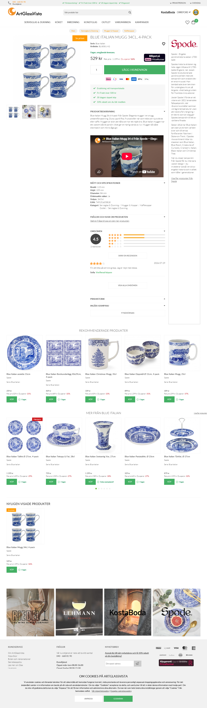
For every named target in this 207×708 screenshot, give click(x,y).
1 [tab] (96, 491)
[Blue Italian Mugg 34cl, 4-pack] (13, 112)
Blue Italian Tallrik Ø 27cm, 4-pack (22, 456)
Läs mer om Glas (15, 665)
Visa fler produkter (200, 413)
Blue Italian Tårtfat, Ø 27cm (177, 456)
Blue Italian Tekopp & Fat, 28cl (60, 456)
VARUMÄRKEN (123, 22)
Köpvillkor (12, 656)
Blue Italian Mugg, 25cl (174, 374)
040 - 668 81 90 (19, 2)
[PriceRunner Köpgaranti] (176, 665)
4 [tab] (104, 491)
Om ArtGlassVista (16, 653)
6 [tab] (109, 491)
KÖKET (59, 22)
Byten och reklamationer (19, 659)
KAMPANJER (142, 22)
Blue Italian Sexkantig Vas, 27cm (100, 456)
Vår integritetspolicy (100, 691)
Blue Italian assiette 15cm (18, 374)
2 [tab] (99, 491)
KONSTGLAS (90, 22)
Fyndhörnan (127, 313)
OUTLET (106, 22)
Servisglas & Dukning (109, 205)
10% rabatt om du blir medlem (111, 101)
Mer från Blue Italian (103, 413)
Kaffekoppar (146, 205)
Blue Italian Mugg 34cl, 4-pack (21, 547)
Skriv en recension (127, 255)
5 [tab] (107, 491)
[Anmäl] (137, 663)
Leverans (12, 668)
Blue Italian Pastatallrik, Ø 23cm (139, 456)
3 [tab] (101, 491)
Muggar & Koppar (129, 205)
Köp (12, 399)
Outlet (103, 208)
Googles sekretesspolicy (121, 691)
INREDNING (73, 22)
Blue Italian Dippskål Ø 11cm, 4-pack (142, 374)
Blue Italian (100, 43)
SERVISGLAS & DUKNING (37, 22)
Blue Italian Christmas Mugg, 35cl (100, 374)
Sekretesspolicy (15, 662)
